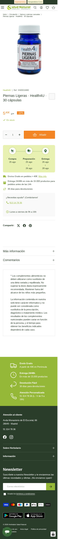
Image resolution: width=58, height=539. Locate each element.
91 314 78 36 (9, 433)
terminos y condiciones (25, 502)
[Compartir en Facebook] (24, 226)
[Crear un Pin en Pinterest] (30, 226)
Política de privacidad (38, 537)
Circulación (13, 14)
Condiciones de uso (10, 537)
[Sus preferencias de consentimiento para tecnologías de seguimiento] (50, 534)
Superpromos (20, 2)
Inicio (5, 14)
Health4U (7, 90)
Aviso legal (24, 537)
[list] (29, 50)
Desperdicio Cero (35, 2)
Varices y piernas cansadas (30, 14)
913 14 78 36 (16, 202)
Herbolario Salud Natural (17, 532)
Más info (43, 176)
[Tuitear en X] (18, 226)
